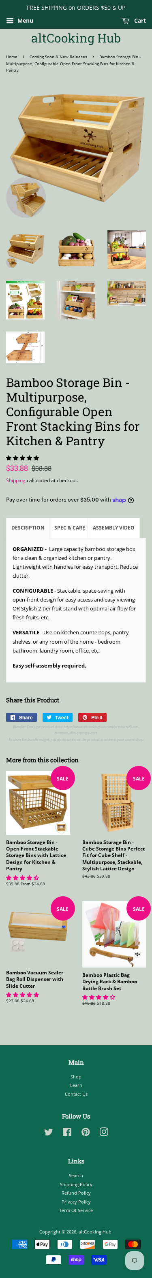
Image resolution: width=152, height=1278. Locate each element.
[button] (23, 457)
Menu (24, 20)
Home (11, 57)
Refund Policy (76, 1193)
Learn (76, 1085)
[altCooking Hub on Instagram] (103, 1134)
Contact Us (76, 1094)
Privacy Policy (76, 1202)
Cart (139, 20)
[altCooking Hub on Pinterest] (85, 1134)
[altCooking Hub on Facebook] (67, 1134)
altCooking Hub (76, 38)
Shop (76, 1077)
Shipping (16, 480)
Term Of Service (76, 1210)
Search (76, 1175)
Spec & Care (69, 527)
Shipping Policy (76, 1184)
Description (28, 527)
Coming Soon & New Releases (58, 57)
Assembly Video (114, 527)
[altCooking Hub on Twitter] (48, 1134)
